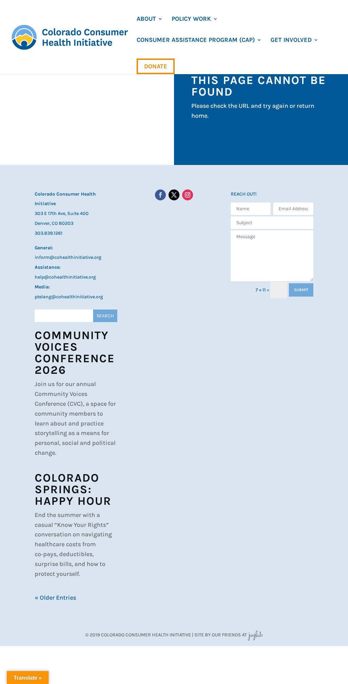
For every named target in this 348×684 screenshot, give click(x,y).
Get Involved (291, 40)
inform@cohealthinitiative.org (68, 257)
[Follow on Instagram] (187, 194)
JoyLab (255, 635)
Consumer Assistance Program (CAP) (196, 40)
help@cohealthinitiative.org (65, 277)
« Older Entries (55, 597)
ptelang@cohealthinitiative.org (69, 297)
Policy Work (191, 19)
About (146, 19)
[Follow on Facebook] (160, 194)
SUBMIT (301, 289)
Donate (155, 66)
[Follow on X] (174, 194)
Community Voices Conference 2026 (75, 353)
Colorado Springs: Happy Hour (73, 489)
